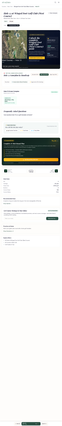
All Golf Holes (6, 2)
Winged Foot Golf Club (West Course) (24, 6)
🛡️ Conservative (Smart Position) (19, 82)
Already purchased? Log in (34, 60)
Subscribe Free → (52, 218)
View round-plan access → (37, 57)
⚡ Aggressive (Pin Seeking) (36, 82)
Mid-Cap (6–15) (44, 74)
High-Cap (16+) (53, 74)
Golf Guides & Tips (9, 244)
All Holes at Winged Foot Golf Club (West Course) (17, 240)
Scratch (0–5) (35, 74)
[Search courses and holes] (55, 2)
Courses (4, 6)
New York (10, 6)
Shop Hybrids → (7, 203)
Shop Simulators (7, 231)
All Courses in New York (11, 242)
